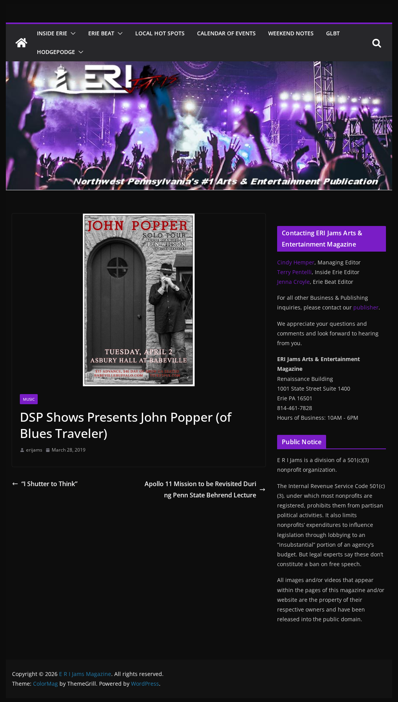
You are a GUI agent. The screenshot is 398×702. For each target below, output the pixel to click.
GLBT (333, 33)
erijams (34, 450)
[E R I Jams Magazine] (21, 42)
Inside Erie (52, 33)
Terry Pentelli (294, 272)
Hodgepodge (56, 52)
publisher (366, 307)
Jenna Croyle (293, 281)
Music (29, 399)
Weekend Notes (291, 33)
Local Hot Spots (160, 33)
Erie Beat (101, 33)
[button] (71, 33)
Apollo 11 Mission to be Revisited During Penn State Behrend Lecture (200, 489)
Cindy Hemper (295, 262)
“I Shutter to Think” (49, 484)
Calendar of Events (226, 33)
